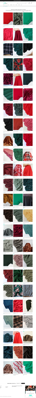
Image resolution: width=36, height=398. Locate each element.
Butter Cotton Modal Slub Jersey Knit (26, 222)
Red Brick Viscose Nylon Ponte (15, 131)
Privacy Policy (6, 387)
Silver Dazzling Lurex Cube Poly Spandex (6, 237)
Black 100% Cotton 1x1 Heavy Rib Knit (6, 131)
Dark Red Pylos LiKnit (15, 86)
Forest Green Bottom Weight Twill (6, 101)
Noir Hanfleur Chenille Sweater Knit (26, 56)
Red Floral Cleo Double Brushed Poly (16, 71)
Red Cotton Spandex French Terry (6, 25)
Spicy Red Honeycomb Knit (5, 86)
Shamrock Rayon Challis (25, 374)
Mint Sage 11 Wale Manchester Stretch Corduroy (7, 328)
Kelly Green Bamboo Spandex (25, 41)
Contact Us (0, 387)
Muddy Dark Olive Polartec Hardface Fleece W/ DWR (27, 359)
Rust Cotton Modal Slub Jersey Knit (16, 359)
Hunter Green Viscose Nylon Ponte (26, 86)
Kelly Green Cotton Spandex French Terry (26, 25)
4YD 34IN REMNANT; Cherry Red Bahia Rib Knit (27, 71)
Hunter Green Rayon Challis (5, 71)
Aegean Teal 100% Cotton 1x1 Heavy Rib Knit (16, 222)
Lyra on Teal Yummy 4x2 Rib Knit (6, 344)
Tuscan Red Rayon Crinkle (15, 237)
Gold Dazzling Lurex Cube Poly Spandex (26, 344)
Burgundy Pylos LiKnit (15, 41)
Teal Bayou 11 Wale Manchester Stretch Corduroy (27, 237)
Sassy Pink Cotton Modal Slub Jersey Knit (26, 131)
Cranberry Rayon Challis (5, 116)
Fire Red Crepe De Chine (25, 101)
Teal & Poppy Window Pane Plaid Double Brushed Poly (7, 56)
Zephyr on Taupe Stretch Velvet (5, 374)
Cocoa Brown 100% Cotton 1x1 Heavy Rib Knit (7, 222)
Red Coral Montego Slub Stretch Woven (16, 344)
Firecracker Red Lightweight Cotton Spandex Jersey (27, 116)
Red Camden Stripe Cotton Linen (15, 374)
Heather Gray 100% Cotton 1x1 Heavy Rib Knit (26, 328)
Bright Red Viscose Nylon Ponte (15, 101)
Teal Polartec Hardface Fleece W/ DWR (6, 359)
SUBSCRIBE (23, 383)
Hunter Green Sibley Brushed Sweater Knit (16, 56)
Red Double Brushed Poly (5, 41)
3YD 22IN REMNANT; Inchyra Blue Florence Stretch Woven (17, 116)
